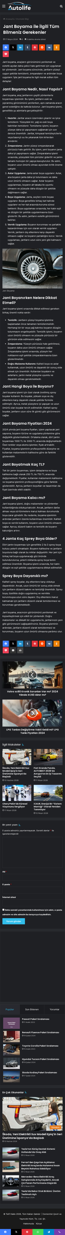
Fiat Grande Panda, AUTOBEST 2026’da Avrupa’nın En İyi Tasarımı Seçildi (48, 772)
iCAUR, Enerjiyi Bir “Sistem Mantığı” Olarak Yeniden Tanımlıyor (48, 806)
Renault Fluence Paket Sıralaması (40, 1032)
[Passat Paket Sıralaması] (11, 1023)
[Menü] (3, 7)
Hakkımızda (28, 1223)
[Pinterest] (35, 47)
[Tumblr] (27, 47)
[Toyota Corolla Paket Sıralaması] (11, 1050)
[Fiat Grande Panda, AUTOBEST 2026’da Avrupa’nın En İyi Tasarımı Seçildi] (48, 757)
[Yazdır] (20, 650)
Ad (4, 871)
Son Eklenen (32, 1009)
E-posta (6, 884)
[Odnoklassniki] (57, 47)
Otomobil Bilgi (22, 19)
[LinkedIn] (20, 47)
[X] (13, 47)
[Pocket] (6, 54)
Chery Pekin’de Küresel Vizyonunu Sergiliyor (14, 805)
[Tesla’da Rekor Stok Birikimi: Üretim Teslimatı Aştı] (10, 1195)
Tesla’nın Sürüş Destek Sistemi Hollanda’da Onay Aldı (38, 1150)
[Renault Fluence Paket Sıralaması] (11, 1036)
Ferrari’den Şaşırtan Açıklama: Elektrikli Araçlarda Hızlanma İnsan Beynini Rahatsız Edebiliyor (40, 1165)
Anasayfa (9, 19)
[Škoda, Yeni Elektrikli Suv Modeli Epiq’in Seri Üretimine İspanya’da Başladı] (16, 757)
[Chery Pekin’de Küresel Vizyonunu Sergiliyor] (16, 793)
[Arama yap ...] (61, 7)
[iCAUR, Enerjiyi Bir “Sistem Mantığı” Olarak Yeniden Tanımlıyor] (48, 793)
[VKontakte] (49, 47)
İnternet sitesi (9, 897)
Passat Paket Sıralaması (35, 1019)
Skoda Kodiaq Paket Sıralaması (39, 1072)
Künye (39, 1223)
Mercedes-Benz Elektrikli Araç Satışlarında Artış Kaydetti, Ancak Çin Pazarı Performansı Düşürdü (40, 1180)
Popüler (10, 1009)
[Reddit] (42, 47)
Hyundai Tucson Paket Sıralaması (40, 1059)
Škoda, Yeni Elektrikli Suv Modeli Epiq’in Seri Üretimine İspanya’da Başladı (15, 772)
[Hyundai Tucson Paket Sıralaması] (11, 1063)
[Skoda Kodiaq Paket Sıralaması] (11, 1076)
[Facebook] (6, 47)
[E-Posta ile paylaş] (13, 650)
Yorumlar (54, 1009)
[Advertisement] (32, 966)
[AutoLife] (20, 6)
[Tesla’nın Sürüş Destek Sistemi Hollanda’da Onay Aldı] (10, 1153)
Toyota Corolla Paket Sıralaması (40, 1045)
